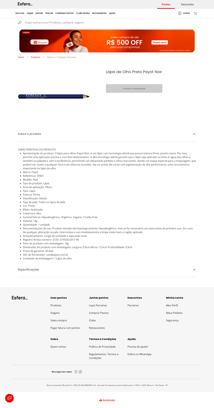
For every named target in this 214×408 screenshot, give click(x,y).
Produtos (35, 57)
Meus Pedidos (174, 313)
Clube (92, 320)
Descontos (187, 4)
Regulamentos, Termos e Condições (103, 356)
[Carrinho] (195, 13)
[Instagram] (80, 372)
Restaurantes (97, 328)
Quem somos (58, 346)
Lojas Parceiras (98, 305)
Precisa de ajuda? (138, 346)
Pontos (166, 4)
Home (21, 57)
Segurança (172, 320)
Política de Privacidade (102, 346)
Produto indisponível (134, 88)
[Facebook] (76, 372)
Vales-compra (58, 320)
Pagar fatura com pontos (65, 328)
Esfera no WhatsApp (139, 354)
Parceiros (133, 305)
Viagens (55, 313)
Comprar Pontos (99, 313)
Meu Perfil (172, 305)
